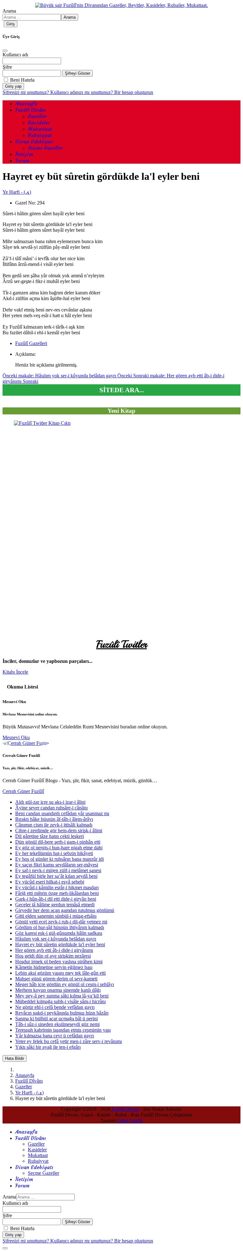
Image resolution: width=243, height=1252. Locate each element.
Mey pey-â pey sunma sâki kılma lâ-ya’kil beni (62, 995)
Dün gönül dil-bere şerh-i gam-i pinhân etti (57, 842)
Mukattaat (40, 129)
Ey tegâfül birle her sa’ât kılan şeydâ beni (56, 876)
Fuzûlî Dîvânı (30, 110)
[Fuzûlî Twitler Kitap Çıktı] (121, 528)
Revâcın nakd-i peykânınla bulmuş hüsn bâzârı (62, 1013)
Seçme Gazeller (45, 148)
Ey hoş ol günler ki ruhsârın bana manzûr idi (59, 859)
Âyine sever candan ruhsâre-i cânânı (51, 807)
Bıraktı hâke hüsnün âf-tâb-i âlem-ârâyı (54, 819)
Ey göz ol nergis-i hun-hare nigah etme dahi (59, 847)
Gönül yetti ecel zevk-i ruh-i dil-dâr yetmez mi (61, 921)
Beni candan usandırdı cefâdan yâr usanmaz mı (62, 813)
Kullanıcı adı (15, 54)
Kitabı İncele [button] (15, 672)
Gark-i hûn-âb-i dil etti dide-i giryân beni (55, 899)
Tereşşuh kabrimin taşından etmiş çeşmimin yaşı (63, 1030)
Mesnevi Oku (16, 737)
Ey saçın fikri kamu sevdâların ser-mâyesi (56, 864)
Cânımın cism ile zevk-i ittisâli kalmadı (53, 824)
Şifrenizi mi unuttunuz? (26, 92)
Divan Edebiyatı (34, 141)
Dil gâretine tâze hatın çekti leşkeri (49, 836)
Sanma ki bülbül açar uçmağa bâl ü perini (56, 1018)
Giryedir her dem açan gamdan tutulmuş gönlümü (64, 910)
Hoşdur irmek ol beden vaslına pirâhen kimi (59, 961)
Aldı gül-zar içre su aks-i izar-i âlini (50, 802)
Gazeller (37, 116)
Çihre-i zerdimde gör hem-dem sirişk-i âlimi (58, 830)
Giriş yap (13, 86)
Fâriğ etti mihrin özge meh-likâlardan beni (57, 893)
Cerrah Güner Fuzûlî (23, 791)
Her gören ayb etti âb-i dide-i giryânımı (54, 950)
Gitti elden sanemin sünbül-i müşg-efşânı (56, 916)
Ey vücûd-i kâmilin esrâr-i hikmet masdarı (57, 887)
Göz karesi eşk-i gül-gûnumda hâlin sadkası (58, 933)
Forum (22, 160)
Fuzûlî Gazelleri (31, 343)
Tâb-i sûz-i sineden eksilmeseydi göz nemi (57, 1024)
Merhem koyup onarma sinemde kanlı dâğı (58, 990)
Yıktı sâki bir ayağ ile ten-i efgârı (48, 1047)
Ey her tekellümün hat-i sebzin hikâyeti (54, 853)
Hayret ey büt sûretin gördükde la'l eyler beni (60, 944)
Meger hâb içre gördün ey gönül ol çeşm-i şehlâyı (64, 984)
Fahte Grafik (130, 1120)
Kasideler (39, 122)
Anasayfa (26, 103)
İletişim (24, 154)
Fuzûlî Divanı (124, 1109)
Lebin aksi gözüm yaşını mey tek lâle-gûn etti (60, 973)
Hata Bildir (14, 1058)
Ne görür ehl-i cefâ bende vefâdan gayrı (55, 1007)
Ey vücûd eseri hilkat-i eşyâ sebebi (49, 881)
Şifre (7, 67)
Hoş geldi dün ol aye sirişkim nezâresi (53, 956)
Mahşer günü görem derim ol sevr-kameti (56, 978)
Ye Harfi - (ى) (17, 192)
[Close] (5, 51)
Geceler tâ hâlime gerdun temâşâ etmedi (55, 904)
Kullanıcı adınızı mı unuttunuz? (82, 92)
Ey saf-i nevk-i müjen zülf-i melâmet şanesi (58, 870)
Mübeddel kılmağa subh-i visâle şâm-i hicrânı (60, 1001)
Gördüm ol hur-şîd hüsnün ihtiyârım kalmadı (59, 927)
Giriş (10, 24)
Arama (9, 11)
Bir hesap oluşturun (133, 92)
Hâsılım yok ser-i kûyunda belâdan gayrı (55, 938)
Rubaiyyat (40, 135)
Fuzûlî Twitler (121, 644)
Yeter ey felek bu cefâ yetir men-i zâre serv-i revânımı (68, 1041)
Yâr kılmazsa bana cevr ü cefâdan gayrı (54, 1035)
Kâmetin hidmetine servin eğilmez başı (53, 967)
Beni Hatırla (22, 80)
